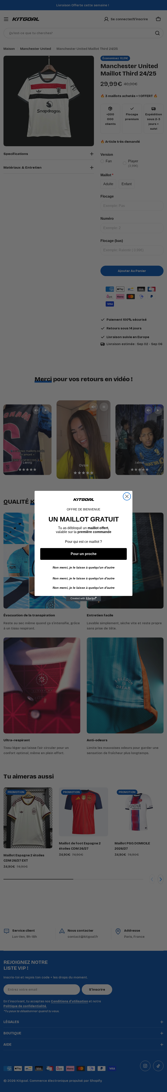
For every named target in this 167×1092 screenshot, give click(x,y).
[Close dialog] (127, 496)
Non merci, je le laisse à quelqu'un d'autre (84, 567)
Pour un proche (84, 554)
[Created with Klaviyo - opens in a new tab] (83, 598)
